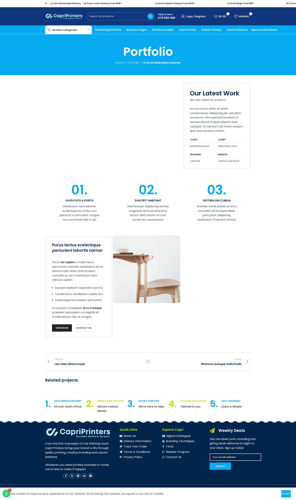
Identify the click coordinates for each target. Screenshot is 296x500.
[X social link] (71, 475)
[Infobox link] (166, 16)
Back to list (148, 361)
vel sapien (67, 262)
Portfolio (133, 63)
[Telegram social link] (90, 475)
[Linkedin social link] (84, 475)
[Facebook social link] (65, 475)
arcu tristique (92, 308)
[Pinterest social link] (78, 475)
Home (119, 63)
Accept (286, 493)
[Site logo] (64, 16)
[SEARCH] (150, 16)
